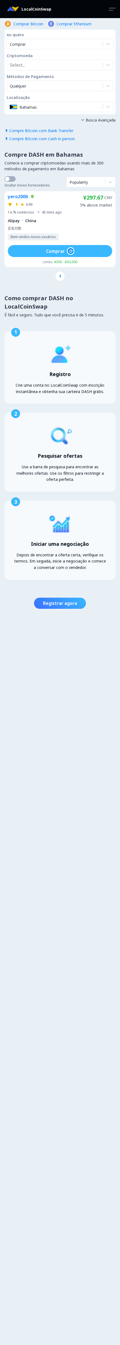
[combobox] (10, 65)
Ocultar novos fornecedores (27, 185)
